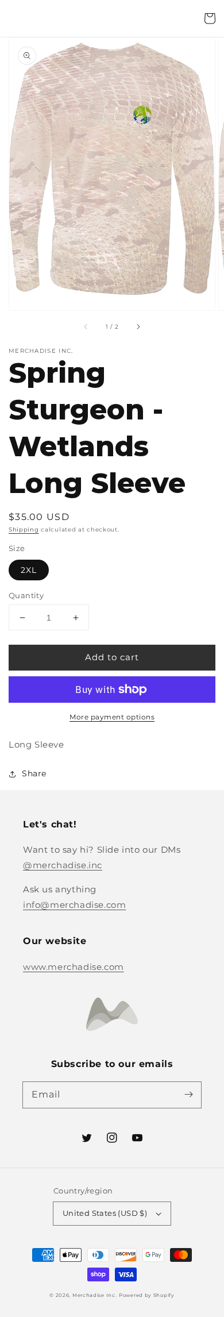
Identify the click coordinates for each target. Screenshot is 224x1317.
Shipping (24, 529)
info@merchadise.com (74, 904)
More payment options (112, 717)
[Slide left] (86, 326)
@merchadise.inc (62, 865)
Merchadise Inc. (94, 1295)
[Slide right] (137, 326)
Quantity (26, 595)
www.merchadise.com (73, 966)
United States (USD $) (105, 1213)
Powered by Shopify (147, 1295)
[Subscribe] (188, 1094)
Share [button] (34, 773)
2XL (29, 570)
